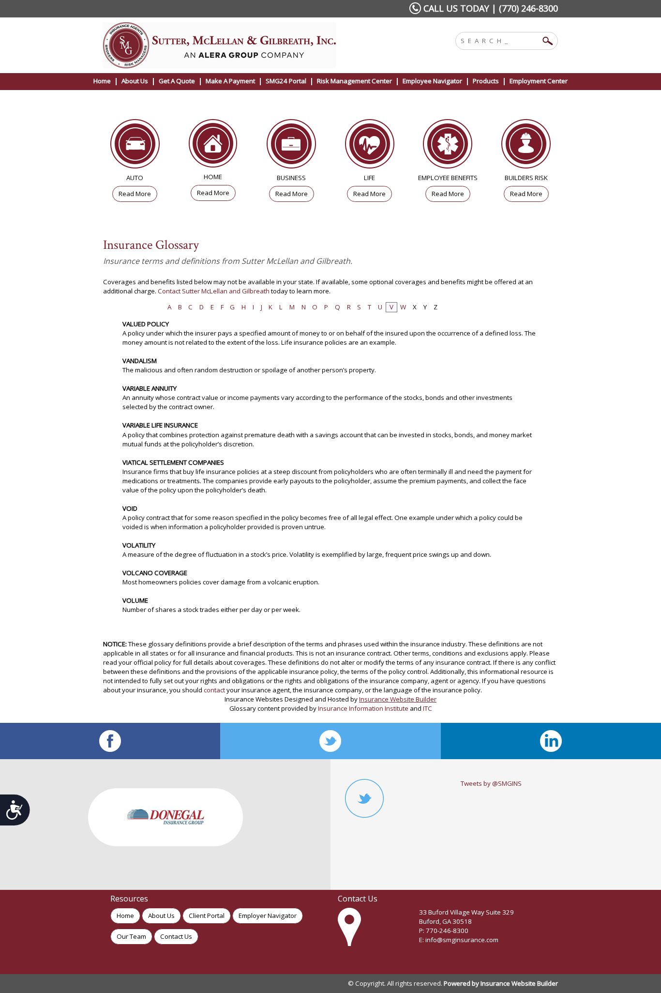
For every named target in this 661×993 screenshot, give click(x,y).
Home (125, 915)
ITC (427, 708)
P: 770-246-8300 (443, 930)
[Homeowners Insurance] (213, 145)
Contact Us (176, 936)
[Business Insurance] (291, 146)
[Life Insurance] (370, 146)
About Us (161, 915)
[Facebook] (110, 741)
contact (214, 690)
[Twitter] (330, 741)
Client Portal (207, 915)
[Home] (232, 45)
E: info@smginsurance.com (458, 939)
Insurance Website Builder (397, 699)
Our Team (131, 936)
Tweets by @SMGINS (491, 783)
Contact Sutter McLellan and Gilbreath (214, 291)
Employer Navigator (268, 915)
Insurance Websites (254, 699)
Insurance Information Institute (363, 708)
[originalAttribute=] (551, 741)
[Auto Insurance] (135, 146)
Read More (135, 193)
